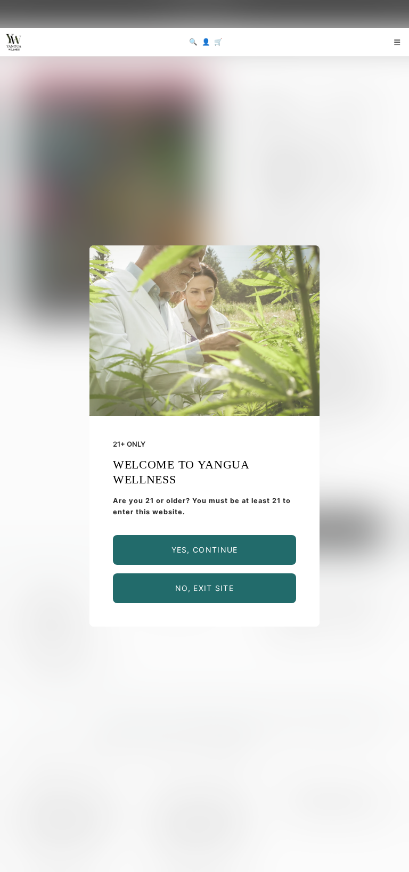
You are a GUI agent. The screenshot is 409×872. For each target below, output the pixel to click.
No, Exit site (204, 588)
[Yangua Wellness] (13, 42)
